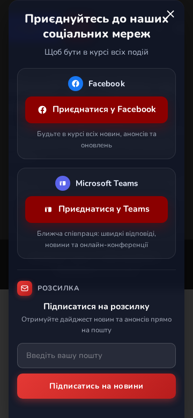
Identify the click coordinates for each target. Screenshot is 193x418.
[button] (170, 14)
